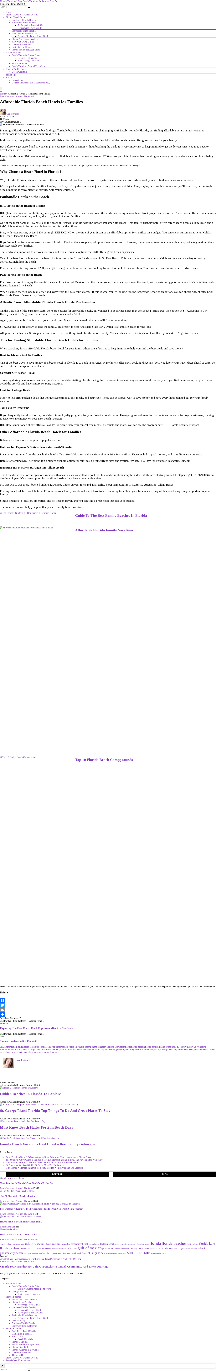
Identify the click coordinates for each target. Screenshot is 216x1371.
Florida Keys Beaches (22, 1302)
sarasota (54, 1253)
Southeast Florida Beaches (24, 31)
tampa (153, 1253)
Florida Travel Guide (15, 17)
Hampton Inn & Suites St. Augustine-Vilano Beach (143, 484)
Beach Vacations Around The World (28, 66)
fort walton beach (60, 1249)
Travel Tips (11, 74)
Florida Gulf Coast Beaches (24, 39)
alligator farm (53, 1047)
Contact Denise (19, 80)
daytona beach (107, 1243)
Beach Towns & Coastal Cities (26, 55)
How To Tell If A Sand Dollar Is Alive (18, 1234)
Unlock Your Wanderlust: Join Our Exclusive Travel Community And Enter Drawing (54, 1266)
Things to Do (18, 1355)
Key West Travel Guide (23, 41)
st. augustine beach (110, 1253)
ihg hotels (118, 1049)
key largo (133, 1248)
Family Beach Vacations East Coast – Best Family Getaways (47, 1144)
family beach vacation (70, 507)
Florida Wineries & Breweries (25, 1349)
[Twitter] (108, 1005)
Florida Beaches (13, 1296)
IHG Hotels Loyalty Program (181, 424)
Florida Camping (19, 1342)
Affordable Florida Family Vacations (104, 530)
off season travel (145, 1049)
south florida (82, 1253)
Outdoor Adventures (21, 44)
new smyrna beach (191, 1249)
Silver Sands (81, 258)
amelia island (6, 1244)
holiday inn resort (106, 1049)
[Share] (108, 1014)
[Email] (108, 1010)
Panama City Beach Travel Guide (33, 36)
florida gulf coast (193, 1244)
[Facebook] (108, 1000)
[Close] (2, 1366)
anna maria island (19, 1244)
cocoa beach (94, 1244)
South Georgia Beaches (29, 60)
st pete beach (11, 1052)
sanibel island (45, 1253)
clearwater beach (79, 1243)
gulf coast (72, 1248)
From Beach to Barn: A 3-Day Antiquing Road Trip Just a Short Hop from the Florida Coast (48, 1157)
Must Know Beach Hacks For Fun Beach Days (36, 1127)
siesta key (62, 1253)
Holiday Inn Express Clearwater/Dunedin (165, 460)
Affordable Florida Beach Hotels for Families (26, 1047)
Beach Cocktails (19, 72)
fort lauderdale (48, 1248)
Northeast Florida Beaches (24, 22)
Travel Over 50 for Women (18, 1360)
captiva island (65, 1244)
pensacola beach (32, 1253)
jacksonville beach (121, 1249)
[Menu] (1, 88)
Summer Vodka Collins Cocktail (18, 1041)
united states (161, 1253)
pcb (208, 1049)
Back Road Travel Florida (24, 1331)
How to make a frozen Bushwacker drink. (21, 1221)
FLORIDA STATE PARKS (32, 1249)
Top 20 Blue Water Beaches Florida (17, 1196)
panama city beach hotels (195, 1049)
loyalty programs (130, 1049)
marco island (154, 1249)
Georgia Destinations (27, 58)
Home (9, 12)
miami (163, 1248)
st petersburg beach (26, 1052)
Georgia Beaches (20, 1291)
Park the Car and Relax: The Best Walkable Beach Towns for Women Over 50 (42, 1162)
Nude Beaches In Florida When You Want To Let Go (26, 1183)
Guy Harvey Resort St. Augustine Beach (174, 333)
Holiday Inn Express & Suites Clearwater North (75, 1049)
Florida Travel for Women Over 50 (22, 14)
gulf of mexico (168, 1047)
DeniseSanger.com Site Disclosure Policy (31, 82)
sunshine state (52, 1052)
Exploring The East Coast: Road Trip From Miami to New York (36, 1028)
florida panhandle (153, 1047)
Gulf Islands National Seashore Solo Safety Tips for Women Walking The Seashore (44, 1168)
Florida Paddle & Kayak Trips (26, 49)
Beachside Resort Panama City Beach (22, 295)
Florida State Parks (20, 1347)
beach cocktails (53, 1244)
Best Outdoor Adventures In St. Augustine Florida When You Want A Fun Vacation (41, 1209)
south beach (71, 1253)
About (9, 77)
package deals (159, 1049)
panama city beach (175, 1049)
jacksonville (107, 1248)
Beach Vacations (13, 52)
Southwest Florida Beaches (24, 20)
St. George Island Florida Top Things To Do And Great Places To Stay (55, 1111)
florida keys (207, 1243)
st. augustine (40, 1052)
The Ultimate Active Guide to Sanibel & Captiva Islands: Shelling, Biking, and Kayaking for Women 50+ (55, 1160)
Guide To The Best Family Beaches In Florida (111, 515)
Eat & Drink (17, 1336)
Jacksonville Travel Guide (30, 28)
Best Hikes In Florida (22, 47)
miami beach (173, 1248)
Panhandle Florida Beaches (24, 33)
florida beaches (138, 1047)
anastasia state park (68, 1047)
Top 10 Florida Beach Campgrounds (104, 760)
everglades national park (128, 1244)
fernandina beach (143, 1244)
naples (182, 1249)
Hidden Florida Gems (16, 69)
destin (117, 1244)
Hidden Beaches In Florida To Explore (30, 1094)
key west (144, 1248)
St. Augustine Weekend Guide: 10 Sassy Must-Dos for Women (35, 1165)
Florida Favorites (14, 1328)
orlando (202, 1248)
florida (128, 1047)
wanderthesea (12, 114)
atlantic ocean (83, 1047)
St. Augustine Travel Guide (30, 25)
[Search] (29, 7)
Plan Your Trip (18, 1320)
